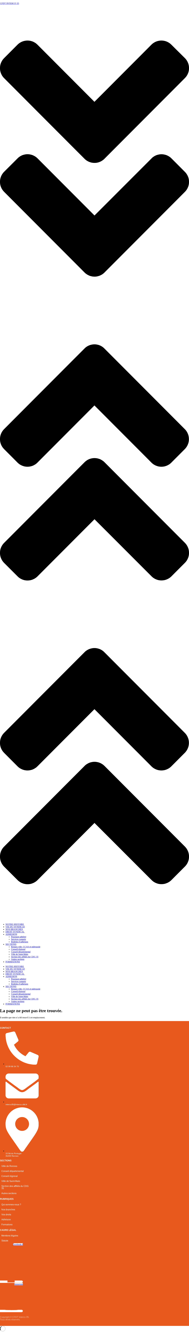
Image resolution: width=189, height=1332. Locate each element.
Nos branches (8, 1209)
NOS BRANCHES (14, 929)
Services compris (18, 939)
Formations (6, 1224)
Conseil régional (18, 949)
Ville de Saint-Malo (19, 954)
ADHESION (11, 934)
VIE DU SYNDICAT (15, 927)
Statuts (4, 1240)
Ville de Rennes (9, 1166)
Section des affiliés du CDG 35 (24, 957)
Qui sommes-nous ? (11, 1204)
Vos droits (6, 1214)
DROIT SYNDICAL (15, 932)
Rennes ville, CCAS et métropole (25, 947)
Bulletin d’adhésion (19, 942)
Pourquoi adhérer (18, 937)
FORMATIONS (13, 962)
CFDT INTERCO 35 (9, 3)
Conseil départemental (20, 952)
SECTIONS (11, 944)
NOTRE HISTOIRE (15, 924)
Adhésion (6, 1219)
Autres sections (17, 959)
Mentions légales (9, 1235)
